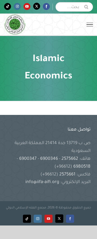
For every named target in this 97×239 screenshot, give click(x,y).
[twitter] (59, 218)
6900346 (49, 159)
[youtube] (48, 219)
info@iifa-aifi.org (42, 182)
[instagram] (38, 219)
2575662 (69, 159)
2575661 (67, 174)
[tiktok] (27, 219)
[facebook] (70, 219)
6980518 (81, 166)
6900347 (28, 159)
